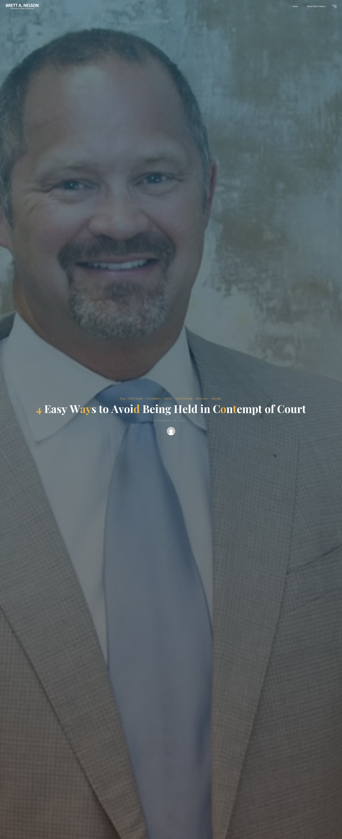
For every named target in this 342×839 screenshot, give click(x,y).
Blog (122, 398)
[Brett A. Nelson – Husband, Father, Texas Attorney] (22, 6)
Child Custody (135, 398)
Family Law (201, 398)
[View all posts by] (171, 431)
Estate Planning (184, 398)
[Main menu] (334, 6)
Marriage (216, 398)
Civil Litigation (153, 398)
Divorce (168, 398)
